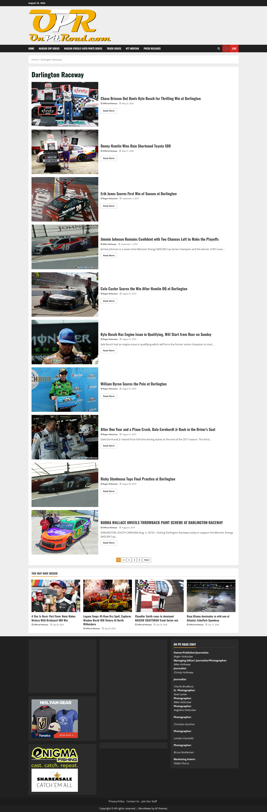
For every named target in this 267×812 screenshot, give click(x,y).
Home (31, 48)
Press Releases (152, 48)
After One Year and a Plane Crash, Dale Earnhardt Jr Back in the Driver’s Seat (65, 437)
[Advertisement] (55, 669)
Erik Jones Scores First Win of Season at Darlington (65, 199)
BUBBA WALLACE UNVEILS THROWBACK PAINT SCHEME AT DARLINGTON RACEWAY (65, 532)
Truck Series (114, 48)
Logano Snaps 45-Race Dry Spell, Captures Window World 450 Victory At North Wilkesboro (107, 620)
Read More (110, 111)
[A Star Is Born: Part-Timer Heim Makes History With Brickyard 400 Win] (56, 596)
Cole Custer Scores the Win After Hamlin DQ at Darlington (65, 294)
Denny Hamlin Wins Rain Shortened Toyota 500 (65, 152)
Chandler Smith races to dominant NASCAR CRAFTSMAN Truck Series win (156, 618)
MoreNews (144, 808)
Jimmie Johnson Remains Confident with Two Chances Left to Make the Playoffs (65, 247)
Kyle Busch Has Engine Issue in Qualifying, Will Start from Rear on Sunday (65, 342)
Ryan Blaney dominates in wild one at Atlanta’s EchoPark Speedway (208, 618)
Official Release (110, 103)
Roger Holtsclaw (110, 198)
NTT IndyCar (132, 48)
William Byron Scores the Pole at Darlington (65, 389)
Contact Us (133, 801)
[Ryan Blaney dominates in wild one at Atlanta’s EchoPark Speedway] (211, 596)
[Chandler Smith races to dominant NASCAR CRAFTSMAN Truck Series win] (159, 596)
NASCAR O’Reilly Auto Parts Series (83, 48)
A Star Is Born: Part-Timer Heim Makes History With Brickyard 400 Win (54, 618)
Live (234, 48)
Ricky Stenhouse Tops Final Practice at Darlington (65, 485)
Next (146, 559)
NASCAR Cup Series (49, 48)
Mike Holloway (109, 244)
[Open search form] (219, 49)
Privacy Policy (116, 801)
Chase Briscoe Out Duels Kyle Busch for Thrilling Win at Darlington (65, 104)
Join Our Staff (149, 801)
